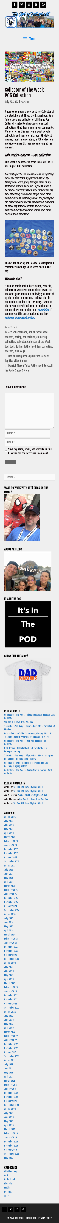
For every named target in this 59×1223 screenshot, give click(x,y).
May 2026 (8, 829)
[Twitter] (22, 5)
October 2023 (10, 955)
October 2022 (10, 1003)
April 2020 (9, 1125)
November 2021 (11, 1048)
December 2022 (11, 995)
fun (39, 346)
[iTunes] (43, 5)
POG (17, 351)
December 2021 (11, 1044)
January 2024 (10, 942)
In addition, (43, 310)
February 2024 (11, 938)
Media (7, 1187)
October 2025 (10, 857)
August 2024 (10, 914)
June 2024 (9, 922)
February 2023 (11, 987)
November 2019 (11, 1145)
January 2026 (10, 845)
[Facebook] (15, 5)
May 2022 (8, 1024)
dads (12, 346)
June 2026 (9, 825)
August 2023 (10, 963)
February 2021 (10, 1084)
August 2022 (10, 1011)
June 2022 (9, 1020)
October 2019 (10, 1149)
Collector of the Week (39, 341)
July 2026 (8, 821)
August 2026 (10, 817)
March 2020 (9, 1129)
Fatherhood (9, 1179)
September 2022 (11, 1007)
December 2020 (11, 1093)
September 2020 (12, 1105)
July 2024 (8, 918)
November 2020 (11, 1097)
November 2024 (11, 902)
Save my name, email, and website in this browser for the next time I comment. (30, 451)
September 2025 (11, 861)
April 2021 (8, 1076)
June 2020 (9, 1117)
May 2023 (8, 975)
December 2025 (11, 849)
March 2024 (9, 934)
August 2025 (10, 865)
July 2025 (8, 869)
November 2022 (11, 999)
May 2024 (8, 926)
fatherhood (30, 346)
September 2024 (12, 910)
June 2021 (8, 1068)
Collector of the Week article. (20, 318)
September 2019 (11, 1153)
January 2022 (10, 1040)
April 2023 (9, 979)
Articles (12, 327)
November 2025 (11, 853)
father (19, 346)
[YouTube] (36, 5)
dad (6, 346)
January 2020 (10, 1137)
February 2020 (11, 1133)
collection (10, 341)
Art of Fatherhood (17, 332)
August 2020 (10, 1109)
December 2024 (11, 898)
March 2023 (9, 983)
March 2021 (9, 1080)
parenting (47, 346)
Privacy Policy (45, 1217)
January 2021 (10, 1089)
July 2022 (8, 1015)
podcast (9, 351)
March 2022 (9, 1032)
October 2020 (10, 1101)
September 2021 (11, 1056)
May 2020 (8, 1121)
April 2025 (9, 882)
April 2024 (9, 930)
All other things (11, 1171)
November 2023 (11, 951)
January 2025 (10, 894)
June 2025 (9, 873)
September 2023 (12, 959)
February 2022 (11, 1036)
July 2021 (8, 1064)
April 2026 (9, 833)
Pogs (22, 351)
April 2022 (9, 1028)
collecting (41, 337)
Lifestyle (8, 1183)
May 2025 (8, 877)
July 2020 (8, 1113)
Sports (7, 1195)
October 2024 (10, 906)
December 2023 (11, 946)
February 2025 (11, 890)
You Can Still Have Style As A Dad (19, 722)
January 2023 (10, 991)
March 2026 (9, 837)
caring (18, 337)
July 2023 (8, 967)
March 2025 (9, 886)
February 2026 (11, 841)
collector (21, 341)
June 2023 (9, 971)
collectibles (29, 337)
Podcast (8, 1191)
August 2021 (9, 1060)
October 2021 (10, 1052)
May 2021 (8, 1072)
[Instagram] (29, 5)
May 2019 (8, 1158)
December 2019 (11, 1141)
